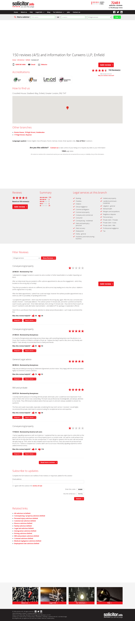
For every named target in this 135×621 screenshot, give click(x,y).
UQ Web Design (62, 616)
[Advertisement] (67, 35)
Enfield (28, 60)
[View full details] (110, 596)
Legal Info (39, 12)
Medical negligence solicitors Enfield (27, 541)
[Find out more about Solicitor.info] (25, 596)
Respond (17, 320)
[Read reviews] (99, 70)
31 (48, 206)
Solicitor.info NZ (52, 616)
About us (24, 12)
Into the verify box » (69, 494)
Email (33, 65)
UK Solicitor (21, 60)
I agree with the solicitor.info (23, 486)
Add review (105, 65)
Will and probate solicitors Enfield (26, 536)
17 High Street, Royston (23, 135)
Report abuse (29, 320)
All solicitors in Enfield (22, 513)
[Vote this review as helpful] (33, 316)
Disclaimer (39, 616)
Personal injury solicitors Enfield (26, 518)
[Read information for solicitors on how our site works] (81, 596)
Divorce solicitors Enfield (23, 523)
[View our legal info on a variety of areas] (53, 596)
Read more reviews (48, 462)
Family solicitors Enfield (23, 526)
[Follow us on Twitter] (117, 12)
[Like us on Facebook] (113, 12)
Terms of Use (22, 616)
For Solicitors (58, 12)
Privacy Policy (31, 616)
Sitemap (45, 616)
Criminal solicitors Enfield (23, 538)
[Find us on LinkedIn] (121, 12)
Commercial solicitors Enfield (25, 521)
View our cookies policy (48, 618)
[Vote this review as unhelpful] (39, 316)
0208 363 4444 (20, 65)
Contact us (76, 12)
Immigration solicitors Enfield (25, 531)
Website (44, 65)
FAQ (31, 12)
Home (16, 12)
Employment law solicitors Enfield (26, 543)
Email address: (17, 479)
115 (49, 197)
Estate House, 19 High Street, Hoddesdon (29, 132)
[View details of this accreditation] (20, 80)
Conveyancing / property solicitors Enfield (29, 516)
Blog (48, 12)
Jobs (68, 12)
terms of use (37, 486)
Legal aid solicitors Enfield (24, 528)
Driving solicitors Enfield (23, 533)
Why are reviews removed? (106, 75)
